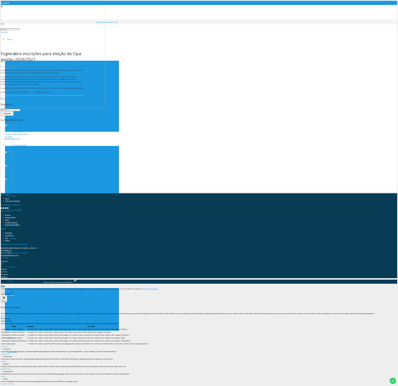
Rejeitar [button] (16, 291)
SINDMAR (8, 233)
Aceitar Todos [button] (5, 291)
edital (32, 92)
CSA (6, 238)
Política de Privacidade (12, 201)
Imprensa (36, 66)
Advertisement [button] (6, 369)
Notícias (19, 66)
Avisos (7, 220)
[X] (1, 264)
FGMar (7, 240)
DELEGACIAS (9, 235)
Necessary (6, 319)
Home (7, 198)
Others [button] (3, 376)
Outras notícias (28, 66)
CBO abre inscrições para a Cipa (103, 22)
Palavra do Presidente (12, 225)
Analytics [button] (4, 361)
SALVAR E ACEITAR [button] (7, 384)
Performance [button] (5, 354)
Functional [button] (4, 347)
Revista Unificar (10, 217)
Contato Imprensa (11, 222)
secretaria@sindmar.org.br (9, 255)
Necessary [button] (4, 316)
